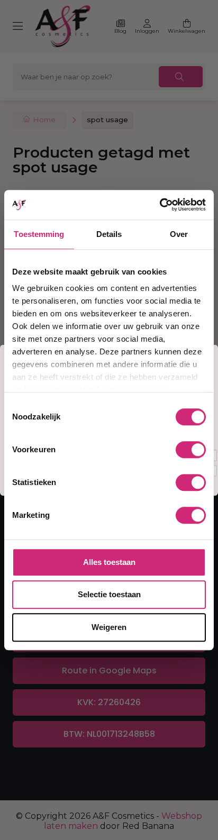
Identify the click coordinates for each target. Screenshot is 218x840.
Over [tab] (179, 234)
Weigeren (109, 627)
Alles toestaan (109, 562)
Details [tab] (109, 234)
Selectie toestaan (109, 594)
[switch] (191, 449)
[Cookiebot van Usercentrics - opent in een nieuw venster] (159, 205)
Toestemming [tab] (39, 234)
